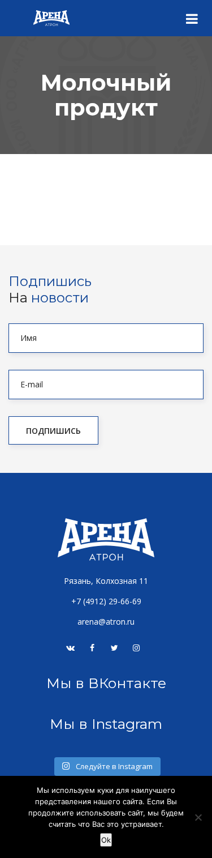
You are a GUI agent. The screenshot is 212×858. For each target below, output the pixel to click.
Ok (106, 839)
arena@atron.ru (106, 621)
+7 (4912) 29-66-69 (106, 601)
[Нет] (198, 817)
